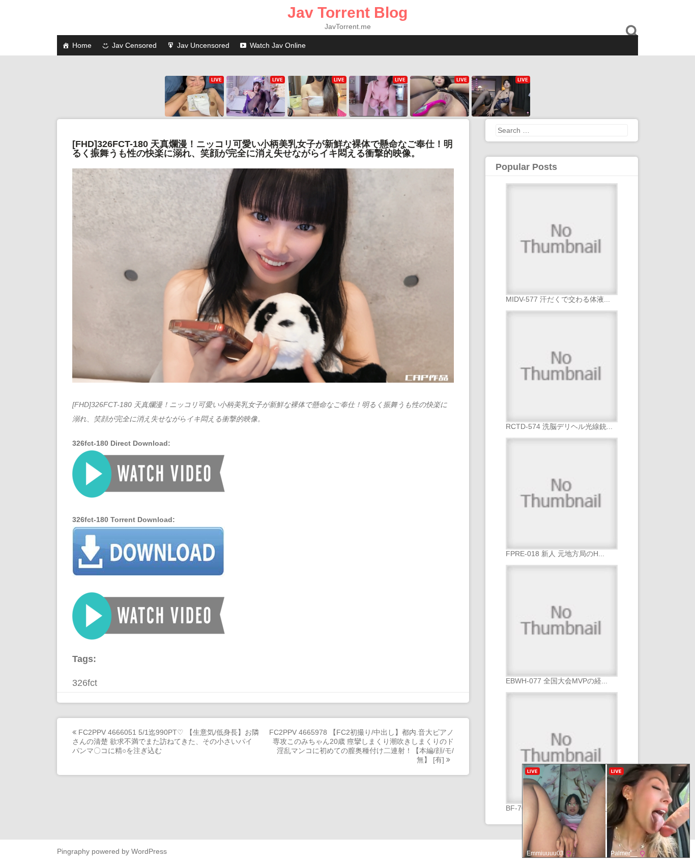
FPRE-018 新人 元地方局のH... (555, 554)
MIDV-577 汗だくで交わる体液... (558, 299)
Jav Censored (134, 45)
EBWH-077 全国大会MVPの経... (556, 681)
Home (82, 45)
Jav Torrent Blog (347, 12)
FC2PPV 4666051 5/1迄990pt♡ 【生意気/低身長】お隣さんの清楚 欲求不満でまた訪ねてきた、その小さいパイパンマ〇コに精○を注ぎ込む (165, 741)
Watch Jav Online (278, 45)
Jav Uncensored (203, 45)
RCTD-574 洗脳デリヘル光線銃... (559, 426)
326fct (84, 683)
